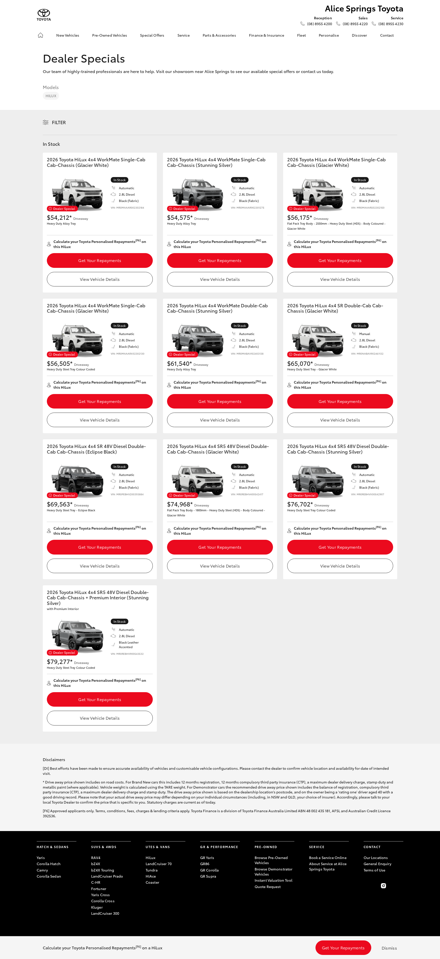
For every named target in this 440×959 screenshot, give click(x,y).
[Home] (40, 35)
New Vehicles (67, 35)
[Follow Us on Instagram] (383, 886)
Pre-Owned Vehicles (109, 35)
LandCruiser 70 (159, 863)
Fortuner (98, 888)
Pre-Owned (266, 847)
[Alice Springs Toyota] (44, 15)
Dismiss (389, 948)
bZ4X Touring (102, 870)
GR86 (205, 863)
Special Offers (152, 35)
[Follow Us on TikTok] (400, 886)
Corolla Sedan (49, 876)
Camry (42, 870)
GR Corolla (209, 870)
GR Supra (208, 876)
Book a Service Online (328, 857)
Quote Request (268, 886)
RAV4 (96, 857)
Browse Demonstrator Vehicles (274, 871)
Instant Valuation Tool (273, 880)
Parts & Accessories (219, 35)
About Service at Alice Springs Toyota (328, 866)
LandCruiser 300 (105, 913)
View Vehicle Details (100, 279)
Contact (387, 35)
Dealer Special (64, 208)
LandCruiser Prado (107, 876)
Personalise (329, 35)
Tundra (152, 870)
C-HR (96, 882)
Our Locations (376, 857)
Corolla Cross (103, 900)
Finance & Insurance (266, 35)
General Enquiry (377, 863)
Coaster (152, 882)
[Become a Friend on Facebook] (367, 886)
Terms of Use (375, 870)
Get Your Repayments (99, 260)
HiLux (51, 95)
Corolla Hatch (49, 863)
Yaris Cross (100, 894)
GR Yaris (207, 857)
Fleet (301, 35)
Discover (359, 35)
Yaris (41, 857)
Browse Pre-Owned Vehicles (271, 860)
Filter (59, 122)
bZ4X (95, 863)
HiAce (151, 876)
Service (183, 35)
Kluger (97, 907)
